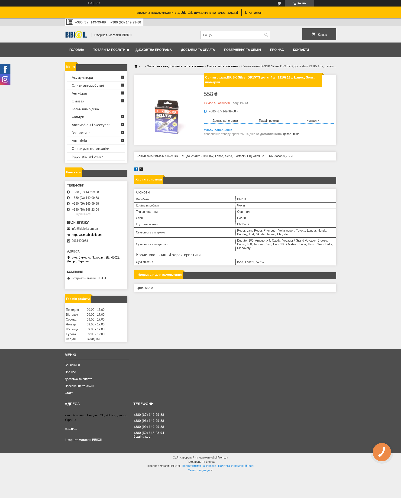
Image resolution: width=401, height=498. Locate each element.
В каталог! (253, 12)
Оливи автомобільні (88, 85)
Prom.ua (222, 457)
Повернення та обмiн (242, 50)
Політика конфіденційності (236, 466)
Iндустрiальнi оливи (87, 156)
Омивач (78, 101)
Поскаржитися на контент (199, 466)
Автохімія (79, 141)
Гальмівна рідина (85, 109)
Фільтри (78, 117)
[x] (141, 170)
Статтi (69, 393)
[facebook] (136, 170)
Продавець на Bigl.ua (201, 461)
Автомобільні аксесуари (91, 125)
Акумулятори (82, 77)
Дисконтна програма (154, 50)
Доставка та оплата (198, 50)
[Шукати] (266, 35)
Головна (76, 50)
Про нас (277, 50)
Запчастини (81, 133)
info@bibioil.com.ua (84, 228)
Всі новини (72, 365)
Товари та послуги (109, 50)
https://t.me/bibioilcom (87, 234)
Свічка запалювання (222, 66)
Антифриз (79, 93)
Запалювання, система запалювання (175, 66)
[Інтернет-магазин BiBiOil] (76, 35)
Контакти (301, 50)
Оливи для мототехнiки (90, 149)
